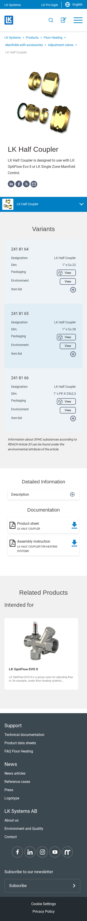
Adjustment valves (60, 45)
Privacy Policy (44, 911)
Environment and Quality (23, 828)
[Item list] (63, 20)
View (68, 272)
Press (8, 790)
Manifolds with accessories (24, 45)
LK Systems (12, 37)
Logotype (11, 798)
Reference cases (17, 782)
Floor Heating (53, 37)
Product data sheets (20, 743)
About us (11, 820)
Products (32, 37)
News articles (14, 773)
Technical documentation (24, 735)
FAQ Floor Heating (18, 751)
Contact (10, 837)
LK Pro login (49, 5)
